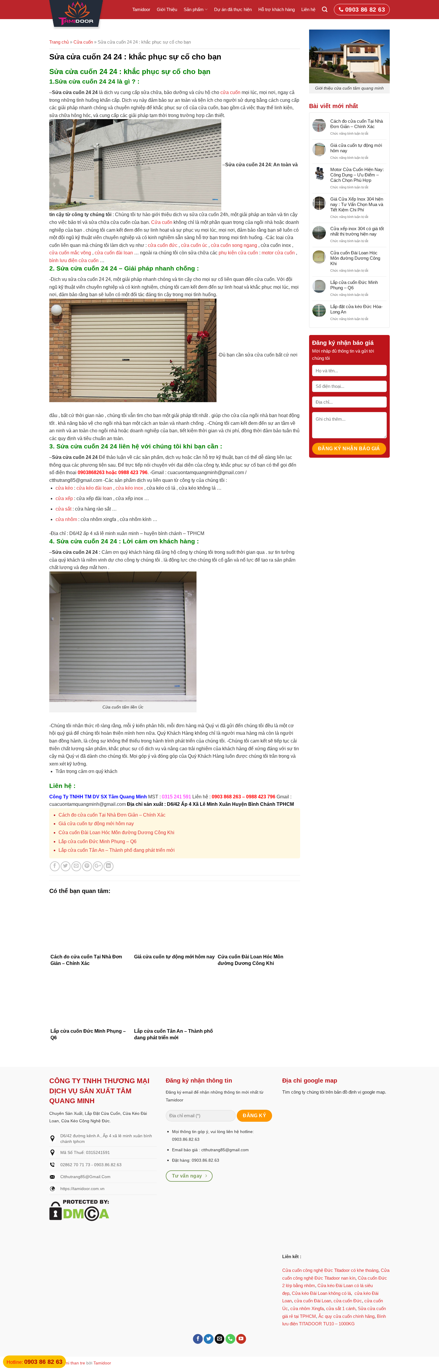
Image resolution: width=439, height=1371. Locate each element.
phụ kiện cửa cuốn (238, 252)
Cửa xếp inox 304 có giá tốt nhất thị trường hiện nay (357, 231)
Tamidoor (141, 9)
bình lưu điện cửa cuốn (74, 260)
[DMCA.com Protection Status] (79, 1210)
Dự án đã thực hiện (233, 9)
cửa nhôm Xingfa (307, 1308)
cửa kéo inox (128, 488)
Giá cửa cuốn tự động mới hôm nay (96, 823)
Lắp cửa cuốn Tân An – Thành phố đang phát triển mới (117, 850)
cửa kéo (64, 488)
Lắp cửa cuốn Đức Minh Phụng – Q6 (97, 841)
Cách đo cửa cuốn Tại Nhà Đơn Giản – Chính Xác (112, 814)
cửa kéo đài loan (93, 488)
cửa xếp (64, 498)
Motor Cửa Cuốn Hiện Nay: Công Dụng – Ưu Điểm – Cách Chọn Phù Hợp (357, 175)
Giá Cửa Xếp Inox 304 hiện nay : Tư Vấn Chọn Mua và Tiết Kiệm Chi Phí (356, 204)
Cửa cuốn (83, 41)
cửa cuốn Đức (348, 1300)
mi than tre (75, 1363)
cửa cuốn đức (162, 245)
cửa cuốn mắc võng (70, 252)
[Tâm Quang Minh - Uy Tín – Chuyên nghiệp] (77, 14)
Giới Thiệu (167, 9)
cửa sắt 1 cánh (340, 1308)
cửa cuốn (230, 92)
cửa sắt (63, 508)
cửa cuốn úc (193, 245)
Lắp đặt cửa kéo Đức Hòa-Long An (356, 309)
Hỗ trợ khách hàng (276, 9)
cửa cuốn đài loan (114, 252)
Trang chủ (59, 41)
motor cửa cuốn (278, 252)
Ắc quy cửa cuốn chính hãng (346, 1316)
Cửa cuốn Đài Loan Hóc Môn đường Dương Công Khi (116, 832)
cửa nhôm (66, 519)
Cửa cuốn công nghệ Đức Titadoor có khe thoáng (330, 1270)
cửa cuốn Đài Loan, (313, 1300)
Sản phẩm (194, 9)
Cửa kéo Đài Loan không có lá (321, 1293)
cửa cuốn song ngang (234, 245)
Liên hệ (308, 9)
